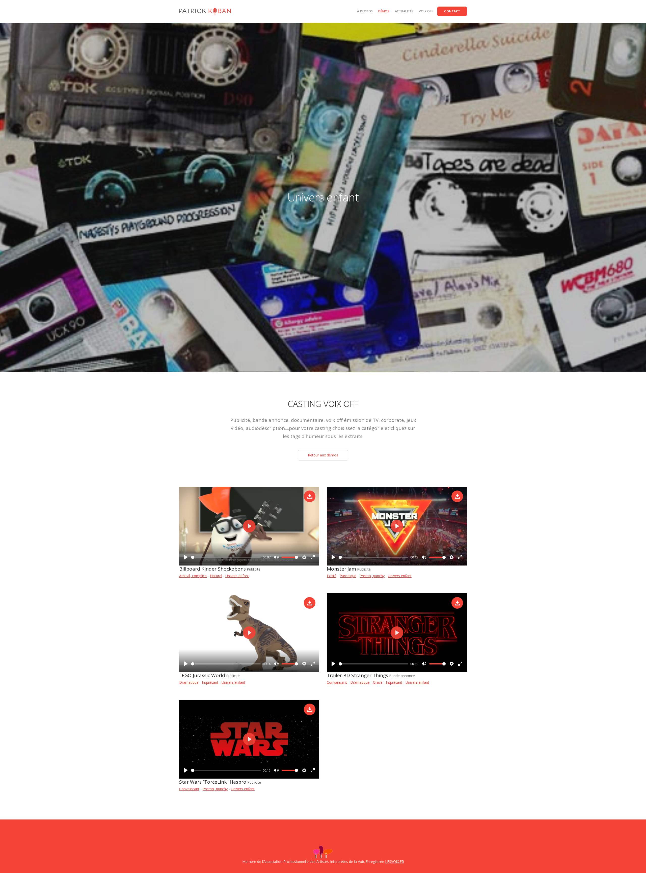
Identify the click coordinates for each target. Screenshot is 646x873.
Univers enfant (237, 575)
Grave (378, 682)
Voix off (426, 11)
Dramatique (189, 682)
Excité (331, 575)
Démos (384, 11)
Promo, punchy (372, 575)
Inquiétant (210, 682)
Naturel (216, 575)
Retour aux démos (323, 455)
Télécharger (309, 496)
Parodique (348, 575)
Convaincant (337, 682)
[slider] (226, 557)
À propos (365, 11)
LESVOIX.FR (394, 861)
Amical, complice (193, 575)
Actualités (404, 11)
